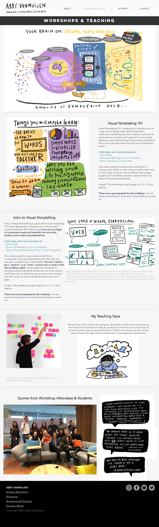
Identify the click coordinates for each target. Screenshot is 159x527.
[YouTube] (144, 488)
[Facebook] (137, 488)
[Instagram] (129, 488)
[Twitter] (152, 488)
